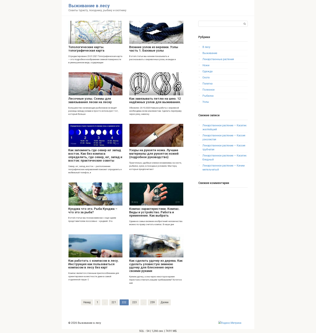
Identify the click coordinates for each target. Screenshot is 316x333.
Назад (87, 302)
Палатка (207, 83)
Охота (206, 77)
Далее (165, 302)
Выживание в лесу (89, 5)
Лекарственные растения (218, 59)
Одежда (207, 71)
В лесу (206, 47)
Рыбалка (207, 95)
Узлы (205, 101)
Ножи (205, 65)
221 (114, 302)
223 (134, 302)
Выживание (209, 53)
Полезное (208, 89)
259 (152, 302)
